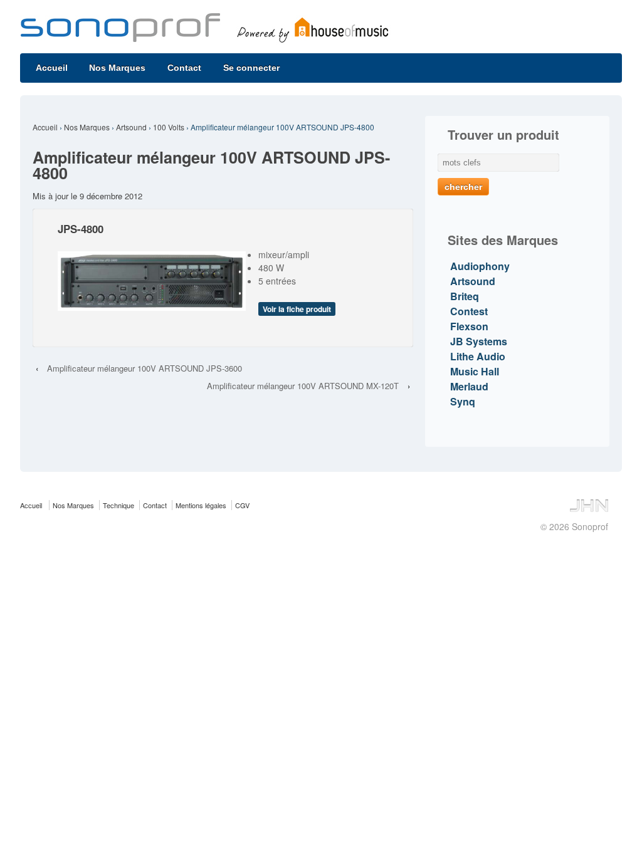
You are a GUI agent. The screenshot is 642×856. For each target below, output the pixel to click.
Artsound (131, 127)
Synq (462, 401)
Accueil (52, 68)
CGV (242, 505)
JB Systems (478, 341)
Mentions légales (201, 505)
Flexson (469, 326)
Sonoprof (588, 526)
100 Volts (168, 127)
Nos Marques (117, 68)
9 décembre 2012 (111, 196)
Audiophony (480, 266)
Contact (184, 68)
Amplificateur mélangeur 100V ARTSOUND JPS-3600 (144, 368)
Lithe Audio (477, 356)
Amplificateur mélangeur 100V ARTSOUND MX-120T (303, 386)
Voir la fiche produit (297, 309)
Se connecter (251, 68)
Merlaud (469, 386)
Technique (118, 505)
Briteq (464, 296)
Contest (469, 311)
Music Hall (474, 371)
